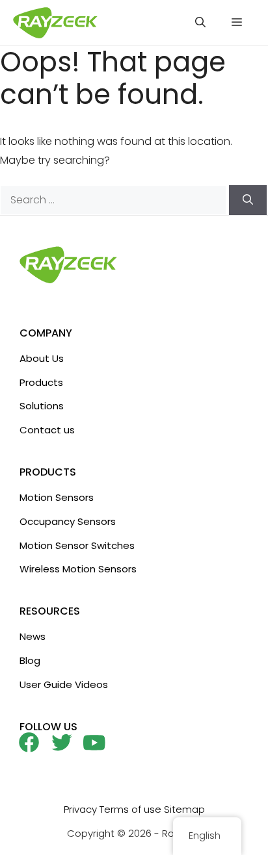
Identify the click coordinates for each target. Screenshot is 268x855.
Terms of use (130, 809)
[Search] (248, 200)
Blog (30, 660)
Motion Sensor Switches (77, 545)
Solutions (42, 406)
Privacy (80, 809)
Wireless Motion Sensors (78, 569)
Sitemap (184, 809)
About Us (42, 358)
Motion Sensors (57, 497)
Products (41, 382)
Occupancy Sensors (68, 521)
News (33, 636)
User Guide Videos (64, 684)
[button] (200, 22)
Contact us (47, 430)
